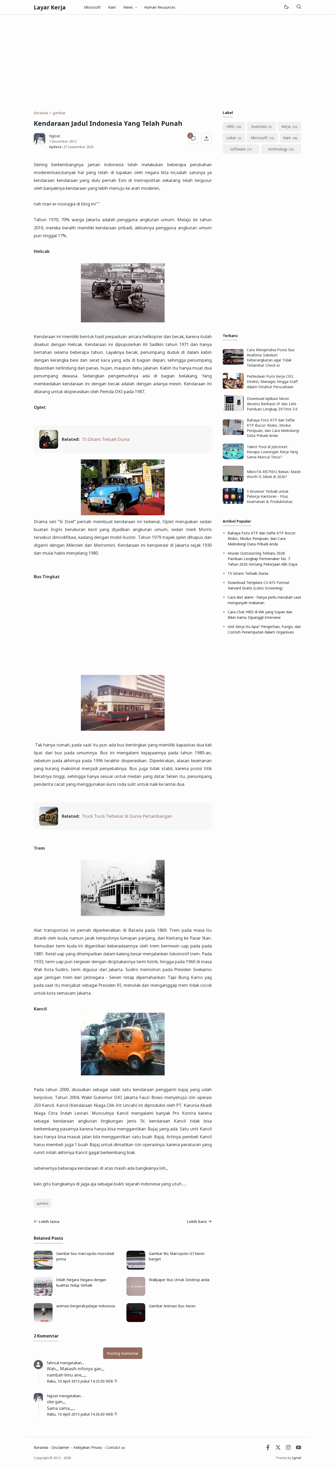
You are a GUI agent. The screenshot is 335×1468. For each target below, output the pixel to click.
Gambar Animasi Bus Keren (172, 1305)
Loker (231, 137)
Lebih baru (197, 1221)
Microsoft (92, 7)
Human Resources (159, 7)
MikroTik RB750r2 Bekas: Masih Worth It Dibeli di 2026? (274, 474)
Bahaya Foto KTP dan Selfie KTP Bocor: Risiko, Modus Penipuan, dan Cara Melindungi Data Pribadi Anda (273, 428)
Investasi (259, 126)
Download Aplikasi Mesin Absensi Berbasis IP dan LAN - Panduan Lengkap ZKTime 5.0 (272, 403)
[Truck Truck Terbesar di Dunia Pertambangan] (48, 824)
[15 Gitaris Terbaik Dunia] (48, 447)
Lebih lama (49, 1221)
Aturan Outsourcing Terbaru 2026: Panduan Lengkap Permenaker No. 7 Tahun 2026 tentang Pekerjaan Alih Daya (262, 559)
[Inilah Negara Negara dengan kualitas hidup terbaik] (43, 1294)
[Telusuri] (298, 7)
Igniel (296, 1458)
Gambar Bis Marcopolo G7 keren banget (177, 1256)
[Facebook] (268, 1448)
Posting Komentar (122, 1353)
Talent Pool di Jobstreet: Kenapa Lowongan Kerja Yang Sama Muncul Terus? (272, 451)
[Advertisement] (167, 62)
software (237, 149)
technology (277, 149)
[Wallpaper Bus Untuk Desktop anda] (135, 1294)
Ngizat (52, 1395)
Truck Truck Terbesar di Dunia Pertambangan (127, 816)
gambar (43, 1203)
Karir (112, 7)
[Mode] (286, 7)
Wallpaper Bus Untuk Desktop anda (179, 1279)
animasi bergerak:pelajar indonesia (85, 1305)
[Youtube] (298, 1448)
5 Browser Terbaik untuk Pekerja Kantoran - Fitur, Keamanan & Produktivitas (270, 496)
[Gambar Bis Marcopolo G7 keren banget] (135, 1268)
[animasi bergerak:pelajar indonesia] (43, 1320)
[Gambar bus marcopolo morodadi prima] (43, 1268)
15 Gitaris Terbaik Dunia (106, 439)
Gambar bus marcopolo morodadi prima (85, 1256)
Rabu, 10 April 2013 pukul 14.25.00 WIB (80, 1381)
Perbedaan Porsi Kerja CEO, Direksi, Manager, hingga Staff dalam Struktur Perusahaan (272, 381)
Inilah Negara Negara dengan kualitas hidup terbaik (81, 1282)
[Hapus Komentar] (116, 1381)
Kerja (286, 126)
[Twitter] (278, 1448)
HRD (230, 126)
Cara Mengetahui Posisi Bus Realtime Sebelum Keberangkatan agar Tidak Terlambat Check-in (271, 357)
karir (287, 137)
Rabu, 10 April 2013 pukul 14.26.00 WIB (80, 1414)
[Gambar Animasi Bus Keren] (135, 1320)
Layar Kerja (50, 7)
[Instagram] (288, 1448)
